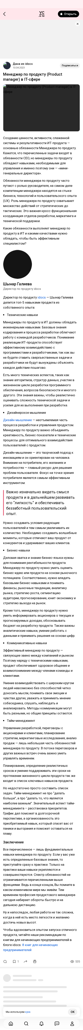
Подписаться (70, 65)
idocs (42, 297)
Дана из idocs (23, 64)
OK (73, 1012)
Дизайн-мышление (17, 420)
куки (27, 1011)
